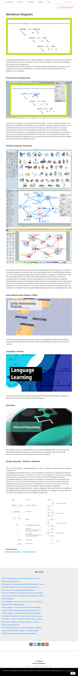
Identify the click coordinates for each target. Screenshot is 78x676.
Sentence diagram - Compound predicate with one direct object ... (22, 607)
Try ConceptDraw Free (65, 7)
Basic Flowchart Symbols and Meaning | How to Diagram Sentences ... (24, 596)
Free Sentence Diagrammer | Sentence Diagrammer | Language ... (22, 628)
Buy (49, 2)
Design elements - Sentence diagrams (23, 461)
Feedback (35, 666)
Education (10, 405)
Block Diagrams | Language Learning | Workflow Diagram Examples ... (23, 584)
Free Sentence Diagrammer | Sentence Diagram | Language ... (21, 622)
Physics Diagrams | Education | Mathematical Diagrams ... (20, 633)
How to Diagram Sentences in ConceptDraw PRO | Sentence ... (21, 578)
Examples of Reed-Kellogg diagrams (13, 604)
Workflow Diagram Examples (19, 145)
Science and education (13, 552)
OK (73, 673)
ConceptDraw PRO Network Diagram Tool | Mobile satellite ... (21, 630)
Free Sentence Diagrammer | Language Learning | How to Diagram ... (23, 593)
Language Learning (14, 351)
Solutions (30, 2)
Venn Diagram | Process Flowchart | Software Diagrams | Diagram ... (23, 619)
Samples (40, 2)
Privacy (46, 666)
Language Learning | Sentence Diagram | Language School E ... (21, 610)
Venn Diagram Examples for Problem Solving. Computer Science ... (22, 616)
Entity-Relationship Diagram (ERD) (21, 295)
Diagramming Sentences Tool (11, 581)
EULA (41, 666)
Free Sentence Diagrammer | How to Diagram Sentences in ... (21, 587)
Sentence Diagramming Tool (10, 625)
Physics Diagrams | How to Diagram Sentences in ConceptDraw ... (22, 601)
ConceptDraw (9, 2)
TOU (51, 666)
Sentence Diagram (19, 14)
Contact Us (29, 666)
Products (20, 2)
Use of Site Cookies (68, 670)
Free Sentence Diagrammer (18, 77)
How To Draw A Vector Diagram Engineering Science (18, 590)
